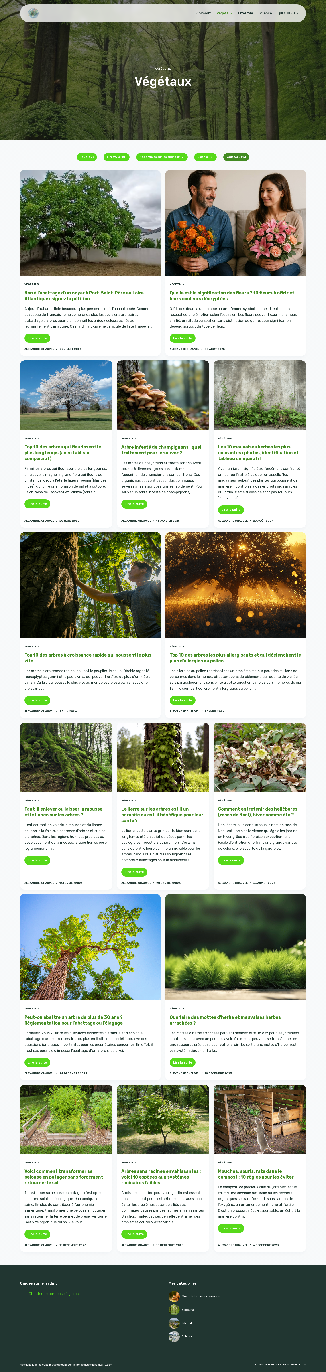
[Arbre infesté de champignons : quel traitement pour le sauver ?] (163, 395)
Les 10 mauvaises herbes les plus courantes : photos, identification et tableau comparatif (258, 452)
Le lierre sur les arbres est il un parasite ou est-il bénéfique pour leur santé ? (162, 814)
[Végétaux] (174, 1296)
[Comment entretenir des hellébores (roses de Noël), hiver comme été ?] (260, 757)
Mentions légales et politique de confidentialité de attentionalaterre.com (66, 1364)
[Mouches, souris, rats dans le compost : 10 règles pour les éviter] (260, 1119)
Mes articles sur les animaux (201, 1296)
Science (265, 13)
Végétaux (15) (236, 156)
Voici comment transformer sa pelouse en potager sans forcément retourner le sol (63, 1177)
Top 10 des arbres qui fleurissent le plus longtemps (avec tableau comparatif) (62, 452)
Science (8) (205, 156)
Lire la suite (39, 339)
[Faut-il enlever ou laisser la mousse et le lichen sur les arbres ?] (66, 757)
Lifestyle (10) (116, 156)
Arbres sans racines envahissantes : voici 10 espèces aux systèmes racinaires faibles (161, 1177)
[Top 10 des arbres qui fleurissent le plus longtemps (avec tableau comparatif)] (66, 395)
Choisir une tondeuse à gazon (54, 1294)
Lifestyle (245, 13)
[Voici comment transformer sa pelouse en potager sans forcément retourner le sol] (66, 1119)
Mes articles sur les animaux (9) (161, 156)
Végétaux (225, 13)
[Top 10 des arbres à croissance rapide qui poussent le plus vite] (90, 585)
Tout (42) (87, 156)
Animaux (203, 13)
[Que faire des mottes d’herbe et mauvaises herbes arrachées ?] (235, 947)
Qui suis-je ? (287, 13)
